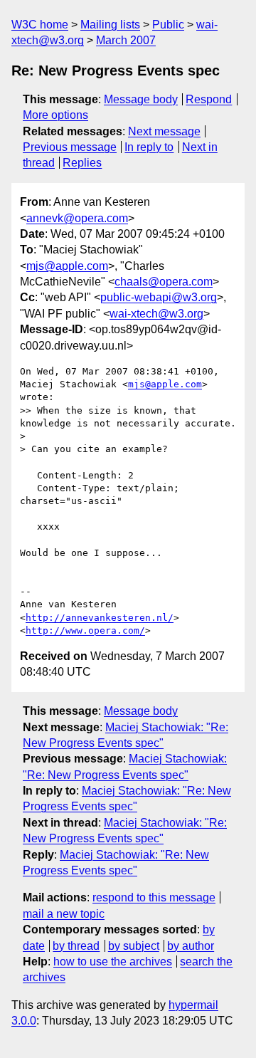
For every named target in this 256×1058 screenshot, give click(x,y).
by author (190, 946)
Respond (209, 99)
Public (168, 25)
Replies (82, 163)
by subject (133, 946)
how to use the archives (112, 961)
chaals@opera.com (163, 282)
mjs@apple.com (67, 266)
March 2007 (126, 40)
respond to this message (153, 897)
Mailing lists (110, 25)
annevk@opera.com (77, 218)
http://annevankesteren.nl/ (100, 617)
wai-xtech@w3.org (156, 314)
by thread (76, 946)
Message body (141, 99)
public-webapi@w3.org (158, 297)
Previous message (70, 147)
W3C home (39, 25)
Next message (164, 131)
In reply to (149, 147)
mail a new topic (64, 914)
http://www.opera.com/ (85, 630)
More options (55, 115)
